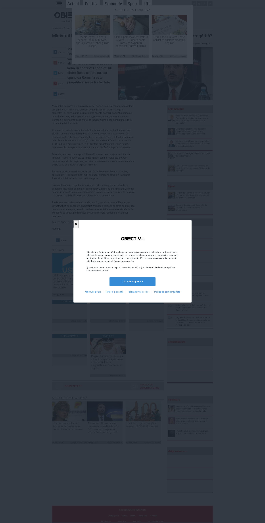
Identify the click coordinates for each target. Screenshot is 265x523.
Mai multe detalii (93, 292)
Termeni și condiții (114, 292)
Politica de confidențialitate (167, 292)
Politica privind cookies (139, 292)
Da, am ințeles (132, 281)
